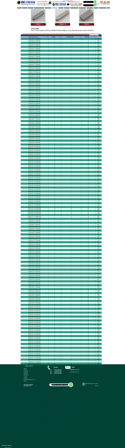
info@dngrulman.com (74, 369)
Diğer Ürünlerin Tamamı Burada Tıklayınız (59, 1)
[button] (50, 2)
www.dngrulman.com (74, 372)
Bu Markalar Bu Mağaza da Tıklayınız (74, 1)
